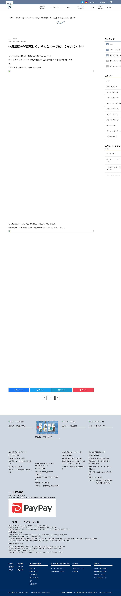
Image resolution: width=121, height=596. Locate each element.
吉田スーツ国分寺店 (17, 426)
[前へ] (45, 398)
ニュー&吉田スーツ (97, 426)
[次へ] (57, 398)
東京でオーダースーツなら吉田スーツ (84, 592)
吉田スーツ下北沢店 (43, 437)
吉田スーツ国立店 (69, 426)
